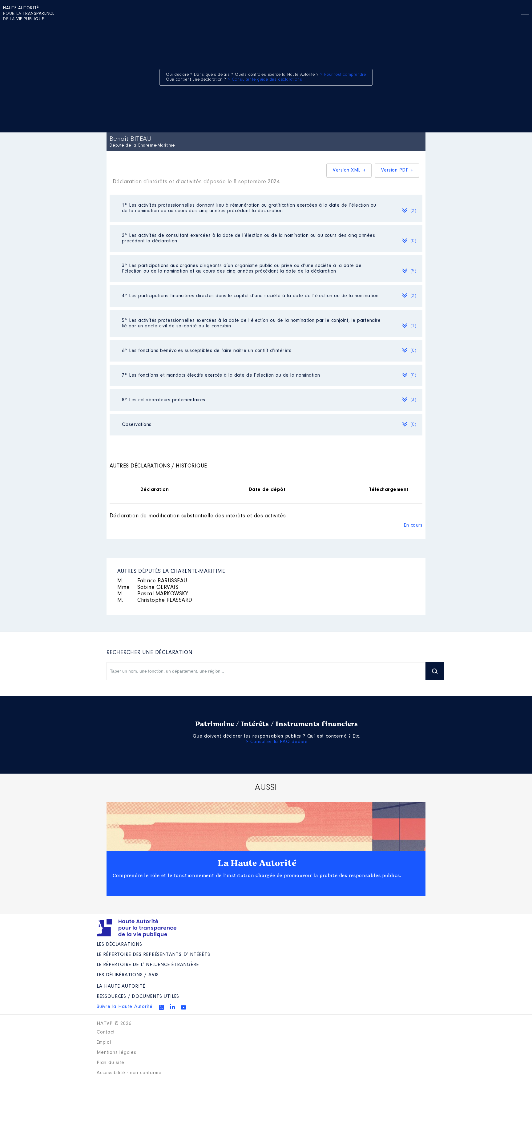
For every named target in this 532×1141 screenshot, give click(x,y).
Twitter (161, 1007)
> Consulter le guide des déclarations (265, 80)
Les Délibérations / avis (128, 975)
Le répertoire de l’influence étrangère (148, 964)
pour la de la (28, 14)
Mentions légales (116, 1052)
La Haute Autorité (257, 863)
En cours (413, 525)
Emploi (104, 1042)
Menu (525, 13)
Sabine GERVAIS (148, 587)
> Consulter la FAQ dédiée (276, 741)
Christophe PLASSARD (154, 600)
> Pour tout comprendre (343, 75)
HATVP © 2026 (114, 1023)
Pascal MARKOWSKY (152, 594)
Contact (106, 1032)
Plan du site (110, 1062)
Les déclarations (119, 944)
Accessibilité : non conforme (129, 1072)
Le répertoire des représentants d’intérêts (153, 954)
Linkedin (172, 1006)
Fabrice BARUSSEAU (152, 581)
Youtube (183, 1007)
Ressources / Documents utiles (138, 996)
